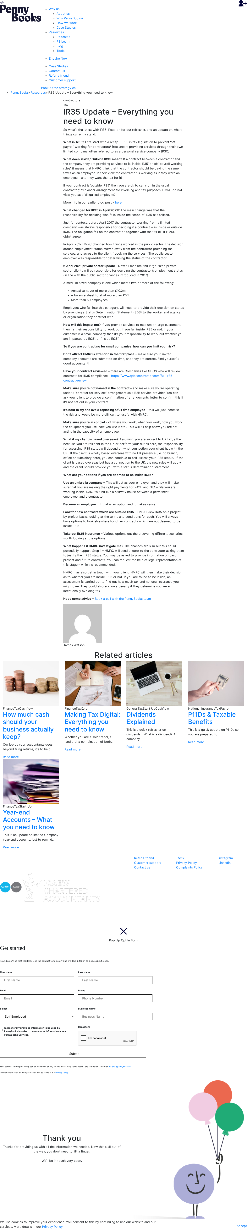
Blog (60, 46)
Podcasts (63, 37)
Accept (242, 1226)
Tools (60, 51)
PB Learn (63, 41)
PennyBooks (20, 92)
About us (63, 13)
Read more (11, 757)
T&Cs (180, 858)
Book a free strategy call (59, 88)
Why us (54, 9)
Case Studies (66, 27)
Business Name (87, 1008)
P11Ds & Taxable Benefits (212, 718)
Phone (81, 990)
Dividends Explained (141, 718)
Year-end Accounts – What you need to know (29, 819)
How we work (67, 23)
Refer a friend (59, 75)
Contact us (57, 71)
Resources (56, 32)
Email (3, 990)
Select (3, 1008)
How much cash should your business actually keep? (28, 725)
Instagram (225, 858)
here (118, 202)
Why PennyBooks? (70, 18)
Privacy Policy (186, 863)
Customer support (62, 80)
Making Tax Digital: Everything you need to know (92, 722)
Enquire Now (58, 58)
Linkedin (224, 863)
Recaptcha (84, 1026)
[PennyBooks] (20, 13)
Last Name (84, 972)
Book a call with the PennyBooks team (123, 599)
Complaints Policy (189, 867)
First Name (6, 972)
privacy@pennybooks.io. (120, 1066)
